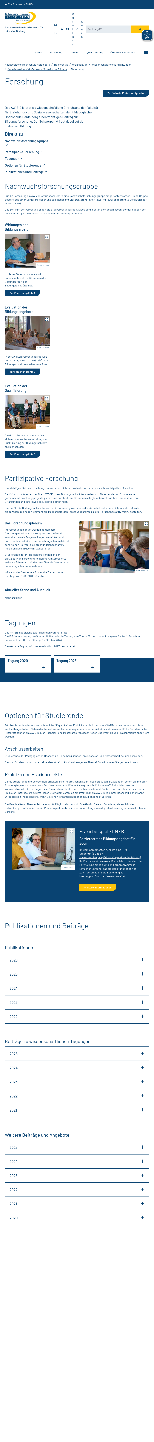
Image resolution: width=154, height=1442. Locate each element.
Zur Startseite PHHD (20, 4)
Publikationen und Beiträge (24, 172)
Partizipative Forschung (22, 152)
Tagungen (12, 158)
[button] (27, 251)
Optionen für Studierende (23, 165)
